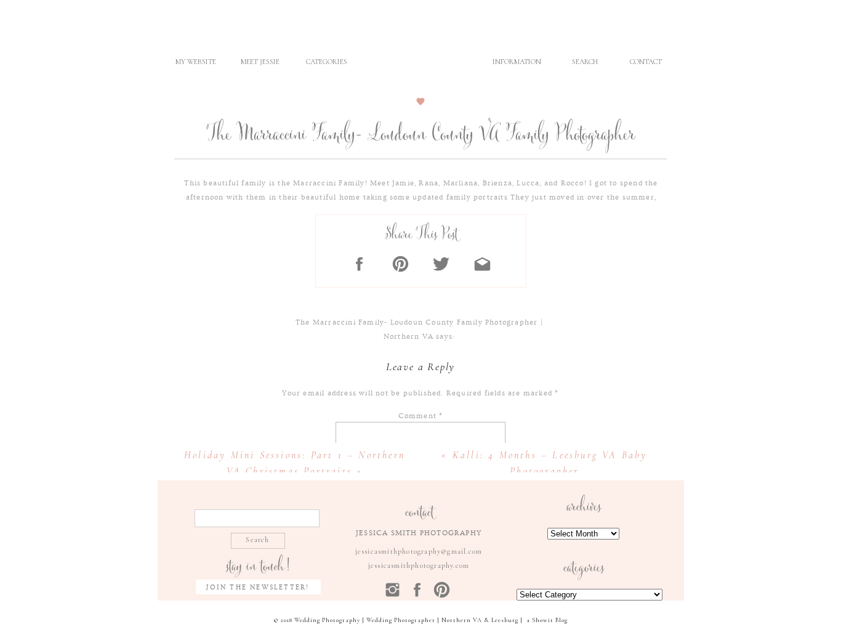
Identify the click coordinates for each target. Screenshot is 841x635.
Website (420, 628)
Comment (420, 416)
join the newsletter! (258, 587)
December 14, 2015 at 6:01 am (419, 351)
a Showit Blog (547, 620)
